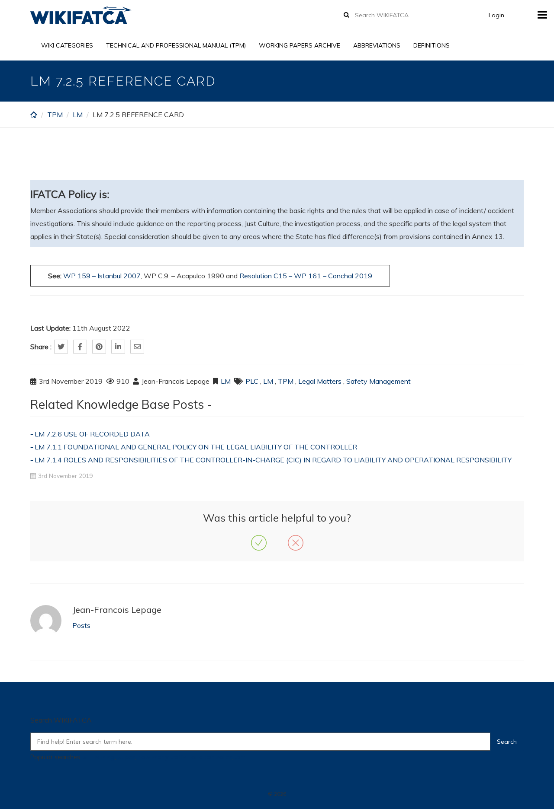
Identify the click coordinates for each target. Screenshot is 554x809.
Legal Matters (319, 381)
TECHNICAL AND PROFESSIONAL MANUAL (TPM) (176, 45)
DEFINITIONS (431, 45)
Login (496, 15)
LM (78, 114)
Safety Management (378, 381)
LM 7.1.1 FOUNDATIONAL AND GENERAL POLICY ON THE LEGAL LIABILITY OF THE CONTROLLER (196, 447)
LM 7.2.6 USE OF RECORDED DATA (92, 434)
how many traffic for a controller (185, 757)
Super (126, 757)
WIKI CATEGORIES (67, 45)
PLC (251, 381)
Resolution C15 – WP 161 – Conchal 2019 (305, 275)
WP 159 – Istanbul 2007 (102, 275)
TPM (55, 114)
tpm (240, 757)
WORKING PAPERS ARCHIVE (299, 45)
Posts (81, 625)
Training (103, 757)
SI (85, 757)
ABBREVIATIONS (376, 45)
